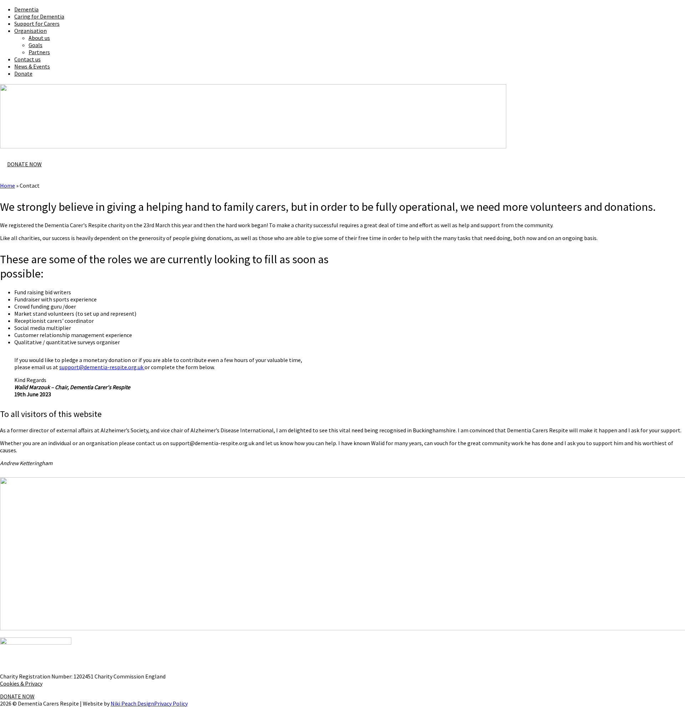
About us (39, 37)
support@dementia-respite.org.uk (101, 367)
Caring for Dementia (39, 16)
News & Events (32, 66)
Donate (23, 73)
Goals (35, 45)
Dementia (26, 9)
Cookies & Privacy (21, 683)
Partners (39, 52)
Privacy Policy (171, 703)
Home (7, 185)
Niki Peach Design (132, 703)
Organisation (30, 30)
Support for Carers (37, 23)
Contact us (27, 59)
